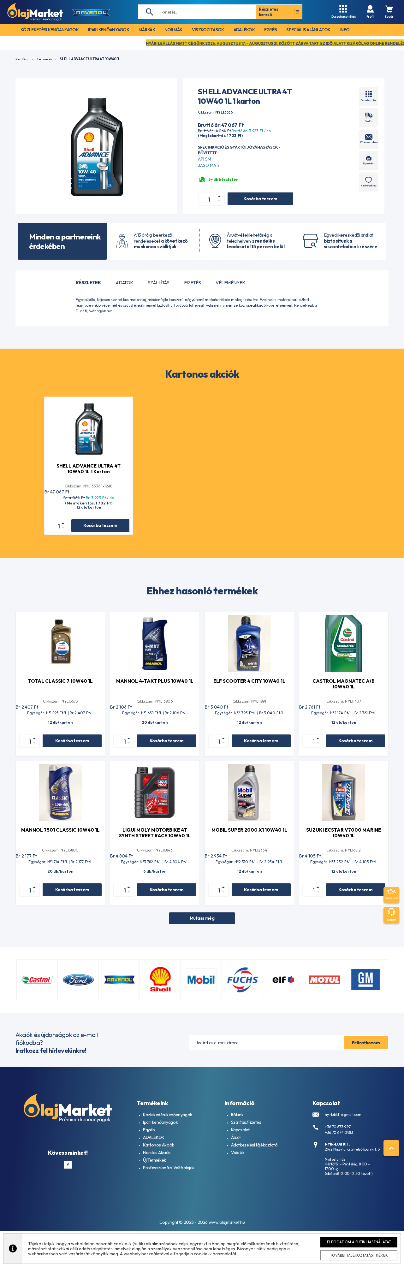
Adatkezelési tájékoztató (254, 1145)
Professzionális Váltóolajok (169, 1167)
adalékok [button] (244, 29)
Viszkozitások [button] (208, 29)
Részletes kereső (268, 12)
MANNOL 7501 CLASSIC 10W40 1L (60, 830)
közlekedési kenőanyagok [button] (50, 29)
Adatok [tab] (124, 283)
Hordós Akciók (157, 1152)
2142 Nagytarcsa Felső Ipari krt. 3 (352, 1149)
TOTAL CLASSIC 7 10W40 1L (60, 681)
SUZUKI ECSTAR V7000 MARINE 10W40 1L (343, 833)
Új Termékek (154, 1160)
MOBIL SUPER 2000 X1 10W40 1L (249, 830)
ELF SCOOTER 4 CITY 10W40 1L (249, 681)
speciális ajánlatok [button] (308, 29)
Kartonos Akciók (158, 1145)
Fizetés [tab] (192, 283)
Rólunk (237, 1114)
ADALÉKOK (153, 1137)
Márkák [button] (147, 29)
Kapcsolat (240, 1130)
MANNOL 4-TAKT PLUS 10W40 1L (154, 681)
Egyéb (149, 1130)
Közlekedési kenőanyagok (167, 1114)
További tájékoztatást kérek (359, 1255)
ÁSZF (236, 1137)
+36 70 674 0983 (339, 1132)
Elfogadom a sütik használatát (359, 1242)
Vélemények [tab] (230, 283)
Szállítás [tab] (158, 283)
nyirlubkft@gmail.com (343, 1114)
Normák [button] (173, 29)
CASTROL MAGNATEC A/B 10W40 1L (343, 684)
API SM (204, 159)
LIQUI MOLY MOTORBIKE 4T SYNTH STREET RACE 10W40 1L (155, 833)
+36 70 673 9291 (338, 1126)
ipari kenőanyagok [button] (108, 29)
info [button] (344, 29)
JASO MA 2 (209, 165)
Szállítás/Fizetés (246, 1122)
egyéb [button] (270, 29)
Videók (237, 1152)
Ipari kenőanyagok (160, 1122)
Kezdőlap (22, 59)
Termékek (44, 59)
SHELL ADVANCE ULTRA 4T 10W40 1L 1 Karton (88, 468)
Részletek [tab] (88, 283)
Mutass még (202, 918)
